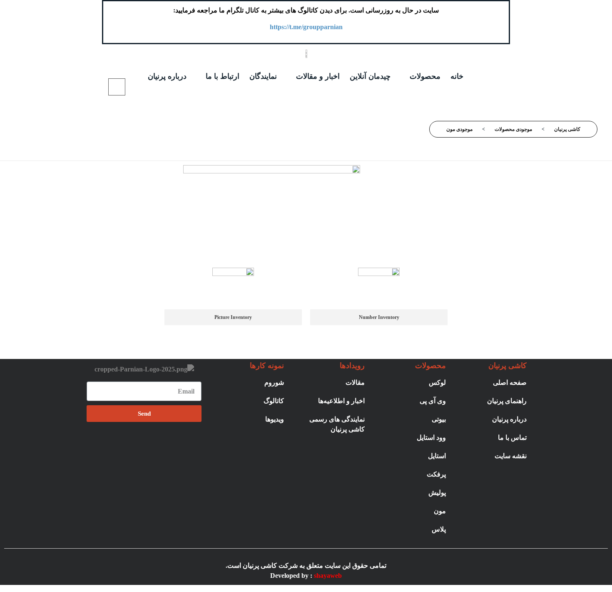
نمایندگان (263, 76)
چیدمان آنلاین (370, 76)
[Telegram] (162, 443)
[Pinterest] (125, 443)
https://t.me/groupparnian (306, 26)
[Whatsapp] (144, 443)
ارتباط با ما (222, 76)
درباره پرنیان (167, 76)
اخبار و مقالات (318, 76)
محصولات (425, 76)
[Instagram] (180, 443)
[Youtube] (107, 443)
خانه (456, 76)
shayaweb (328, 575)
